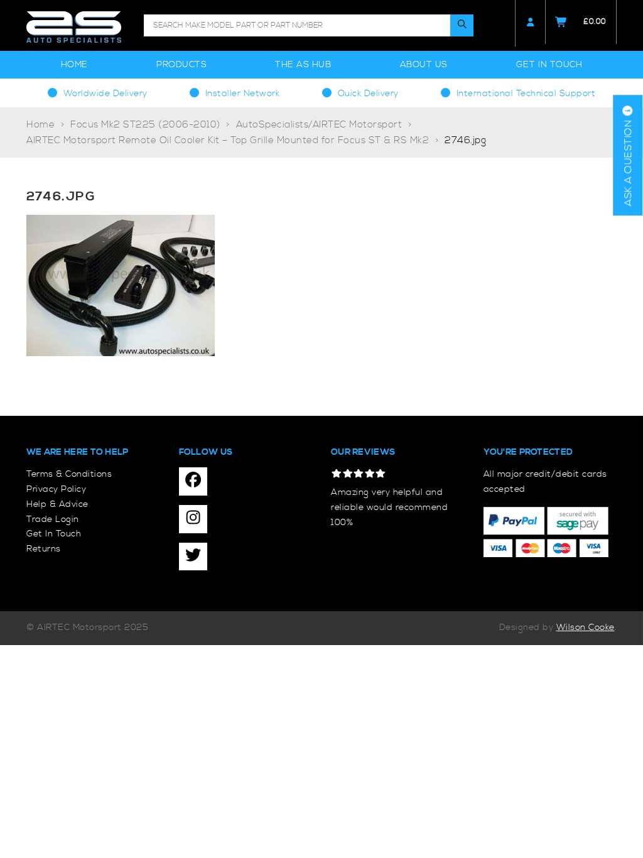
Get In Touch (549, 64)
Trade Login (52, 519)
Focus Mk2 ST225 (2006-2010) (145, 125)
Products (181, 64)
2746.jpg (465, 140)
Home (74, 64)
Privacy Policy (56, 489)
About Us (424, 64)
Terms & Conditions (69, 474)
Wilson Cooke (585, 627)
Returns (43, 549)
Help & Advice (57, 504)
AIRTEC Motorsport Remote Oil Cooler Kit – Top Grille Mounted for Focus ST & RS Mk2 (227, 140)
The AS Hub (303, 64)
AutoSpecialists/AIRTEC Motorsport (319, 125)
